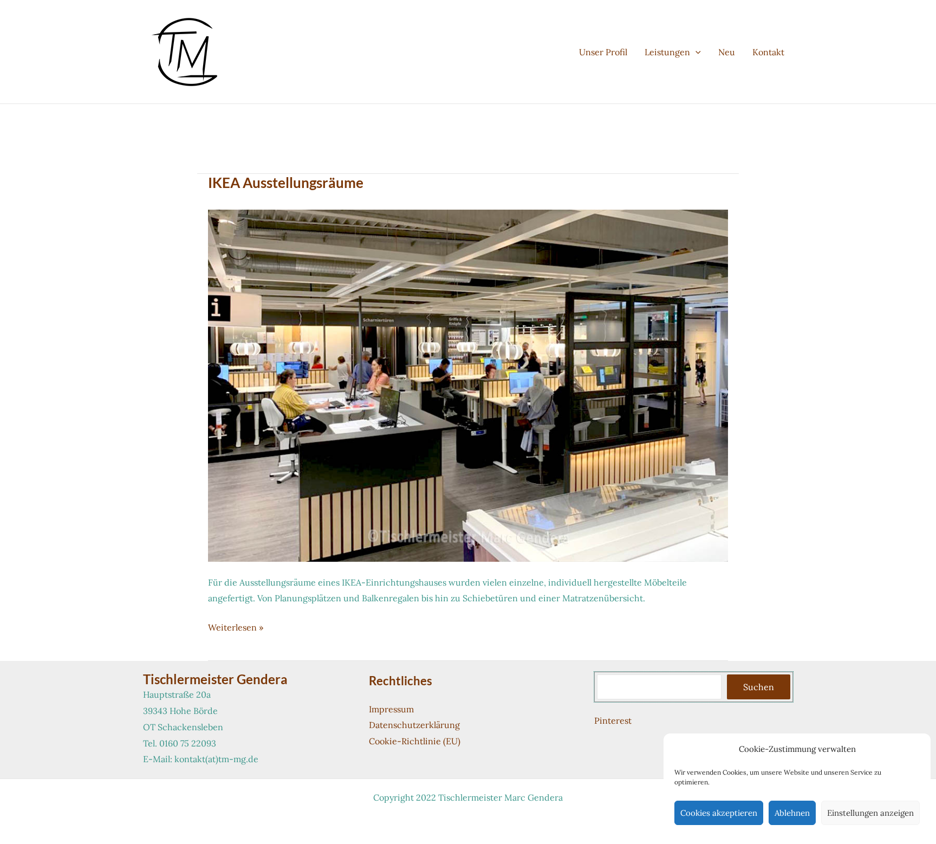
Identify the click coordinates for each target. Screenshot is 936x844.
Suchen (758, 686)
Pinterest (613, 720)
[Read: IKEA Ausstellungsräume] (468, 384)
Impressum (391, 709)
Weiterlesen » (235, 628)
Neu (726, 52)
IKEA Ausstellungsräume (285, 182)
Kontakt (768, 52)
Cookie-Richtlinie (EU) (414, 741)
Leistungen (667, 52)
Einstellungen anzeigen (870, 813)
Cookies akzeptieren (718, 813)
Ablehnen (792, 813)
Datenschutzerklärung (414, 724)
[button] (695, 52)
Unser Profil (603, 52)
